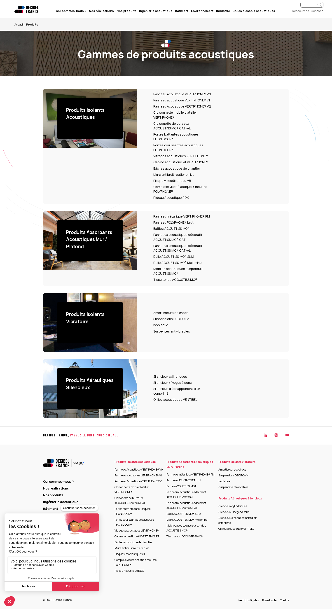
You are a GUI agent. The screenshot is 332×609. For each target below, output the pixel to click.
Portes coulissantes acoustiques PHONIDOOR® (178, 147)
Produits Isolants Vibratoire (236, 462)
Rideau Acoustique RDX (171, 197)
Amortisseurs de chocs (170, 313)
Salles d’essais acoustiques (254, 11)
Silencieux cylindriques (170, 376)
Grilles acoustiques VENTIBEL (175, 399)
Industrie (223, 11)
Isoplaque (160, 325)
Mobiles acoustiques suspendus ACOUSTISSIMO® (178, 271)
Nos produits (126, 11)
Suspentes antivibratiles (171, 331)
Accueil (18, 24)
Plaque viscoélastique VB (172, 180)
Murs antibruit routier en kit (173, 174)
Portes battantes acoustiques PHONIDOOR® (176, 136)
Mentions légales (248, 600)
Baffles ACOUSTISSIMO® (171, 228)
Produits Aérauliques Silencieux (240, 498)
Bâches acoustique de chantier (176, 168)
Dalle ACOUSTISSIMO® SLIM (173, 256)
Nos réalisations (101, 11)
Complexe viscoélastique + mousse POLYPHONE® (180, 189)
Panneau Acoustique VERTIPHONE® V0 (182, 94)
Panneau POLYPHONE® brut (173, 222)
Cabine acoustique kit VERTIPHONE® (180, 162)
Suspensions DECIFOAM (171, 319)
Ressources (300, 11)
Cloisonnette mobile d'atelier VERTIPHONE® (175, 114)
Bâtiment (181, 11)
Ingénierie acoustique (155, 11)
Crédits (284, 600)
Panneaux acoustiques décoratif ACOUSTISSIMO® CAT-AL (177, 248)
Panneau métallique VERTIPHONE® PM (181, 216)
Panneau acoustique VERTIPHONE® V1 (181, 100)
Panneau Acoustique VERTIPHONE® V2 (182, 106)
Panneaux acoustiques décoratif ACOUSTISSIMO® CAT (177, 236)
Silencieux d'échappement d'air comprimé (176, 391)
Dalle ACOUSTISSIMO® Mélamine (177, 262)
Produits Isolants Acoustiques (135, 462)
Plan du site (269, 600)
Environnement (202, 11)
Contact (317, 11)
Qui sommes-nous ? (71, 11)
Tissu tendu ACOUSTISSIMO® (175, 279)
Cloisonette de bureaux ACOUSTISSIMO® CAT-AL (172, 125)
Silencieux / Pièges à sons (172, 382)
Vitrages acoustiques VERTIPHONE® (180, 156)
